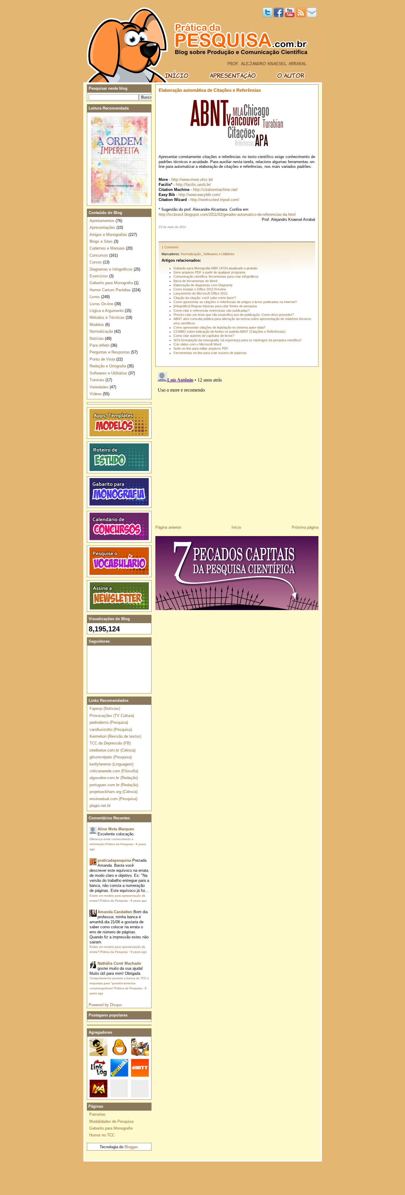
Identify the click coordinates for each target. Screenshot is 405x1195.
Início (236, 527)
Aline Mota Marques (116, 829)
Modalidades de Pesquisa (111, 1121)
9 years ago (138, 900)
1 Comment (170, 247)
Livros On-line (101, 304)
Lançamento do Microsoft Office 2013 (200, 293)
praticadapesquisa (114, 860)
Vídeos (96, 394)
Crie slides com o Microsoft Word (197, 344)
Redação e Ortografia (108, 366)
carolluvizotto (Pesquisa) (111, 729)
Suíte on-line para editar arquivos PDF (200, 348)
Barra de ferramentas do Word (195, 281)
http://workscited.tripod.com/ (214, 199)
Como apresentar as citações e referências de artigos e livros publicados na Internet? (235, 302)
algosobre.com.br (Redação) (114, 778)
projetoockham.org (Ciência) (114, 791)
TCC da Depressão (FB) (110, 743)
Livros (95, 297)
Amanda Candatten (115, 912)
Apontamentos (102, 220)
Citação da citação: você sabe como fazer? (204, 298)
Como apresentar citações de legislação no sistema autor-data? (219, 327)
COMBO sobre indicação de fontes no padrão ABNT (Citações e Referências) (229, 331)
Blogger (131, 1147)
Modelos (97, 324)
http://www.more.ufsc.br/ (192, 179)
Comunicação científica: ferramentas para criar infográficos (216, 276)
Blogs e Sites (101, 241)
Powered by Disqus (105, 1005)
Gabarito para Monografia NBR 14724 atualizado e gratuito (215, 268)
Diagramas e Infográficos (111, 269)
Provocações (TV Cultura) (112, 715)
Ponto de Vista (102, 359)
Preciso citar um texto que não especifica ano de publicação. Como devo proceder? (233, 314)
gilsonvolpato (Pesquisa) (111, 757)
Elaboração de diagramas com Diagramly (203, 285)
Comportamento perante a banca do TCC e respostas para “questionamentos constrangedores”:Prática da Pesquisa (119, 983)
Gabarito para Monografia (111, 283)
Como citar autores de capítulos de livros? (203, 335)
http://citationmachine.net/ (215, 189)
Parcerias (97, 1114)
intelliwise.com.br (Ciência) (112, 750)
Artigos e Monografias (108, 234)
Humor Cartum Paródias (110, 290)
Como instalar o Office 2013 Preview (199, 289)
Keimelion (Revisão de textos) (115, 736)
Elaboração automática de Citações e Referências (210, 90)
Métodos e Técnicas (107, 317)
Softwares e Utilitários (219, 254)
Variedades (99, 387)
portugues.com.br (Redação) (114, 785)
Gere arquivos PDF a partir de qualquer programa (209, 272)
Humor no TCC (102, 1135)
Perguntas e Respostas (110, 352)
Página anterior (168, 527)
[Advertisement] (237, 235)
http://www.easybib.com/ (199, 194)
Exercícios (99, 276)
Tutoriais (97, 380)
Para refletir (99, 345)
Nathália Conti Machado (119, 963)
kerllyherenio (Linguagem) (111, 764)
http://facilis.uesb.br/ (193, 184)
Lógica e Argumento (107, 310)
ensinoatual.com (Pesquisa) (113, 799)
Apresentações (102, 227)
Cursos (96, 262)
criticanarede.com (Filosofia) (114, 771)
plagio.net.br (100, 805)
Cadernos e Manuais (107, 248)
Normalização (191, 254)
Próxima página (305, 527)
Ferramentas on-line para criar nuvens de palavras (210, 353)
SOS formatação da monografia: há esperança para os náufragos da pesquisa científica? (237, 340)
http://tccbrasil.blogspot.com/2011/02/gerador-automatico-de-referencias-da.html (227, 214)
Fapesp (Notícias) (105, 708)
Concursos (99, 255)
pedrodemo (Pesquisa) (109, 722)
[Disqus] (236, 444)
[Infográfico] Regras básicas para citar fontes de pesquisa (215, 306)
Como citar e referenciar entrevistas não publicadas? (211, 310)
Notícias (97, 338)
